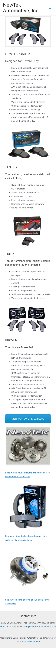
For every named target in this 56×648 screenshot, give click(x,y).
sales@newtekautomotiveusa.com (39, 626)
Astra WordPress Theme (28, 641)
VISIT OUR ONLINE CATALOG (28, 418)
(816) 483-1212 (7, 626)
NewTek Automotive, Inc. (21, 7)
